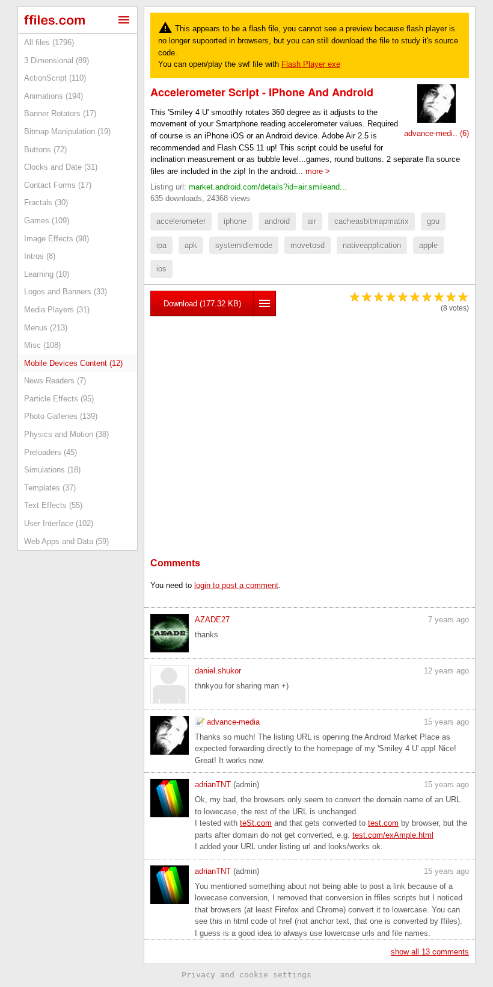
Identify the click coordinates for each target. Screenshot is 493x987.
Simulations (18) (52, 469)
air (312, 221)
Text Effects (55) (53, 505)
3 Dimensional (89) (56, 60)
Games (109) (46, 220)
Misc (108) (42, 345)
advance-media (233, 721)
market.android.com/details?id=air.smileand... (268, 186)
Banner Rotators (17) (60, 113)
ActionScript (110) (55, 77)
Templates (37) (50, 487)
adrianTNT (213, 784)
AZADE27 (212, 619)
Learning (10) (46, 274)
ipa (161, 245)
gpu (433, 221)
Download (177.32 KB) (202, 303)
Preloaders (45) (50, 452)
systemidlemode (243, 245)
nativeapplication (372, 245)
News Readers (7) (55, 380)
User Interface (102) (58, 523)
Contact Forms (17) (57, 185)
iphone (235, 221)
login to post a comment (236, 585)
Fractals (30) (46, 202)
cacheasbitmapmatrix (371, 221)
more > (317, 171)
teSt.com (256, 823)
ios (161, 268)
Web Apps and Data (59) (66, 541)
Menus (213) (45, 327)
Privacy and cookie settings (246, 974)
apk (191, 245)
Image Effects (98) (56, 238)
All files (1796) (49, 42)
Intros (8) (39, 256)
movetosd (307, 245)
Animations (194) (53, 96)
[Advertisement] (309, 418)
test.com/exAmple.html (392, 835)
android (277, 221)
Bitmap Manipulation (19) (67, 131)
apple (428, 245)
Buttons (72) (45, 149)
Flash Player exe (310, 64)
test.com (383, 823)
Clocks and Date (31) (60, 167)
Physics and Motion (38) (66, 434)
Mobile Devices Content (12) (73, 363)
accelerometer (181, 221)
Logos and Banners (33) (65, 291)
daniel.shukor (218, 670)
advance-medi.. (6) (436, 133)
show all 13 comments (430, 951)
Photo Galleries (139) (60, 416)
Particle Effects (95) (59, 398)
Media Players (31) (57, 309)
